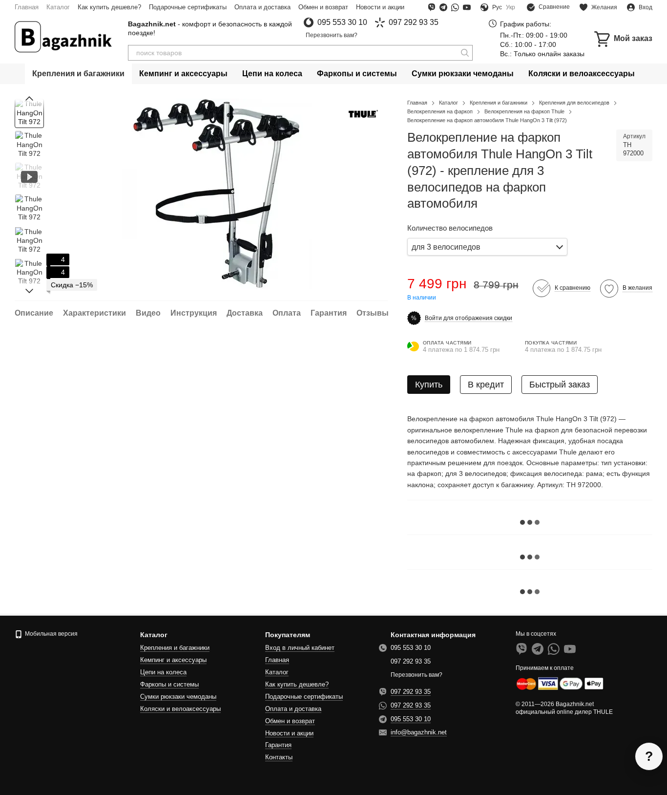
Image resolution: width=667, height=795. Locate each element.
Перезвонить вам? (331, 35)
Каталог (58, 7)
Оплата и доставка (262, 7)
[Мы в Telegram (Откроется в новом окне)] (443, 7)
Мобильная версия (50, 633)
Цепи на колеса (272, 73)
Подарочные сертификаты (188, 7)
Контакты (278, 757)
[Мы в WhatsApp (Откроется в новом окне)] (455, 7)
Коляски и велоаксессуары (581, 73)
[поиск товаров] (465, 53)
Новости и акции (380, 7)
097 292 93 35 (413, 22)
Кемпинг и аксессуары (183, 73)
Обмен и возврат (323, 7)
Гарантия (278, 745)
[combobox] (487, 247)
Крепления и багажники (78, 73)
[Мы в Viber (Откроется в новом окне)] (432, 7)
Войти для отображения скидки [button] (468, 318)
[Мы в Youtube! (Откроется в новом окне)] (467, 7)
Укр (510, 7)
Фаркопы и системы (357, 73)
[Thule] (363, 113)
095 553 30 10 (342, 22)
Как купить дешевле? (109, 7)
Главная (27, 7)
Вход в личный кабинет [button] (299, 647)
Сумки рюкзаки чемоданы (463, 73)
